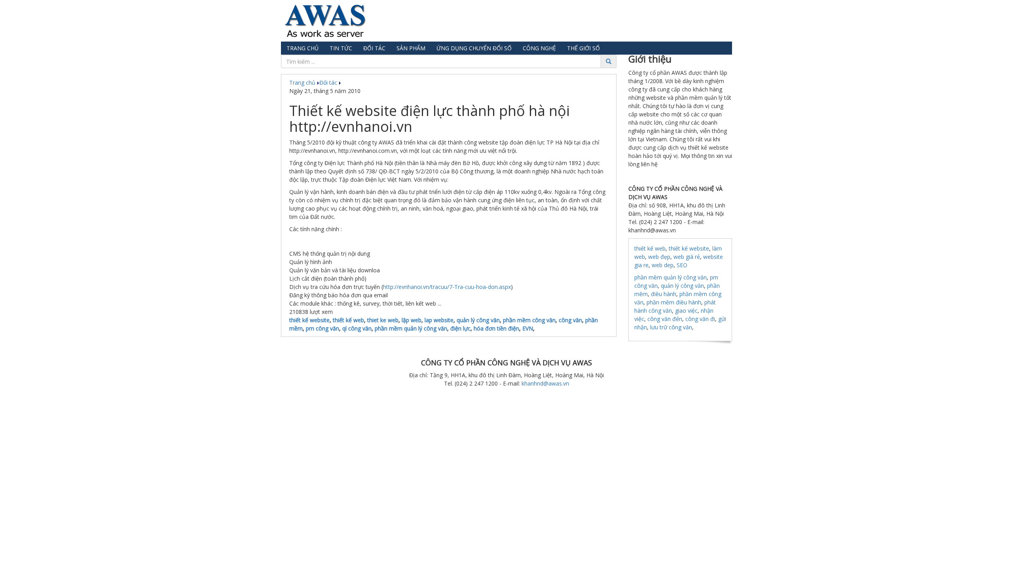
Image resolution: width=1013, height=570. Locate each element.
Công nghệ (539, 48)
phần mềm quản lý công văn (411, 328)
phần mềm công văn (529, 320)
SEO (682, 265)
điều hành (663, 294)
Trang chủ (302, 48)
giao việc (686, 310)
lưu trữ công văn (671, 327)
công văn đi (700, 319)
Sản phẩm (410, 48)
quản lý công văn (478, 320)
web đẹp (659, 256)
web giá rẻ (686, 256)
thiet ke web (382, 320)
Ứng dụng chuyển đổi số (474, 48)
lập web (411, 320)
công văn (570, 320)
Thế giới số (583, 48)
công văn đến (664, 319)
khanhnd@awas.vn (545, 383)
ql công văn (357, 328)
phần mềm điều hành (674, 302)
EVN (527, 328)
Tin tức (341, 48)
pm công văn (322, 328)
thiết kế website (309, 320)
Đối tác (374, 48)
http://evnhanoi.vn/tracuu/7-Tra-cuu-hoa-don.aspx (447, 287)
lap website (439, 320)
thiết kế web (348, 320)
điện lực (460, 328)
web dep (662, 265)
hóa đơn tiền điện (496, 328)
